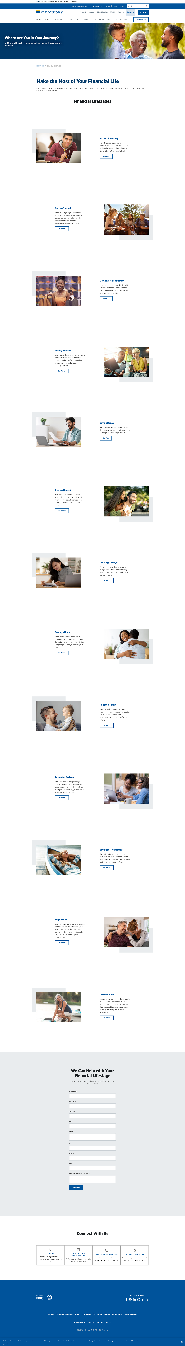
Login (142, 12)
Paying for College (64, 777)
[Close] (182, 1342)
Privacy (77, 1314)
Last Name (72, 1101)
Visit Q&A (106, 156)
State (71, 1131)
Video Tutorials (74, 20)
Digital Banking (102, 12)
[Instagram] (138, 1299)
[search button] (146, 6)
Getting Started (63, 208)
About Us (121, 12)
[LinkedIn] (134, 1299)
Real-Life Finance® (122, 20)
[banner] (50, 12)
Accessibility (86, 1314)
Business (91, 12)
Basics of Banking (109, 138)
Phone (71, 1154)
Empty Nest (61, 919)
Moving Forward (63, 350)
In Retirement (107, 994)
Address (72, 1111)
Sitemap (107, 1314)
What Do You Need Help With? (79, 1174)
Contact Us (76, 1187)
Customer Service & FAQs (79, 6)
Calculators (59, 20)
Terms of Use (97, 1314)
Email (71, 1164)
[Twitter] (147, 1299)
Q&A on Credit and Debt (112, 280)
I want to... (140, 20)
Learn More (6, 1344)
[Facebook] (126, 1299)
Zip (70, 1144)
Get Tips (106, 438)
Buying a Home (62, 632)
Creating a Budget (109, 562)
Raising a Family (108, 704)
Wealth (112, 12)
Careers (108, 6)
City (70, 1121)
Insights (87, 20)
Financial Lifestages (43, 20)
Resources (130, 12)
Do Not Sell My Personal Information (124, 1314)
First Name (73, 1091)
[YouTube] (130, 1299)
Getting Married (63, 490)
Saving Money (107, 423)
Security (51, 1314)
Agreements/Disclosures (64, 1314)
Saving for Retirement (111, 849)
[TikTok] (142, 1299)
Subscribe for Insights (102, 20)
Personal (83, 12)
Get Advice (62, 229)
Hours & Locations (96, 6)
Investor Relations (119, 6)
